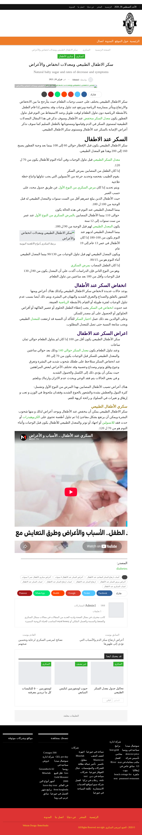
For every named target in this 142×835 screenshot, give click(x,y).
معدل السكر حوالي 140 (73, 350)
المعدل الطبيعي (103, 226)
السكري (80, 56)
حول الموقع (121, 41)
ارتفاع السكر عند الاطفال (86, 582)
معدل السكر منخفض (97, 118)
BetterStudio (43, 825)
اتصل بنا (81, 7)
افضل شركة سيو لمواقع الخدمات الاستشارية (89, 784)
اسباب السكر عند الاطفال (32, 582)
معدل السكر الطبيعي (106, 159)
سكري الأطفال (66, 56)
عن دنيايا (90, 7)
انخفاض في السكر (101, 307)
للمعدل (35, 319)
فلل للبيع (58, 773)
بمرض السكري (80, 265)
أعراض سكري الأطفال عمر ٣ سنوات (36, 577)
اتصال (100, 41)
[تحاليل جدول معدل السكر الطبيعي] (107, 673)
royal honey (63, 621)
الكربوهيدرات (31, 417)
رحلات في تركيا (90, 780)
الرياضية (64, 302)
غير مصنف (81, 664)
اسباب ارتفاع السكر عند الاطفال (59, 582)
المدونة (72, 7)
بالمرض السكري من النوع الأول (55, 215)
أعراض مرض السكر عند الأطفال (113, 582)
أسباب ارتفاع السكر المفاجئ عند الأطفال (103, 577)
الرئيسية (108, 7)
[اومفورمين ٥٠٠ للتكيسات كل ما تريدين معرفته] (34, 673)
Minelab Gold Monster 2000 (55, 777)
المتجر (99, 7)
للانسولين (108, 422)
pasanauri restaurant (129, 778)
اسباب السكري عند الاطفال (115, 586)
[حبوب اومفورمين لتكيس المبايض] (71, 673)
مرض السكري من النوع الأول (77, 187)
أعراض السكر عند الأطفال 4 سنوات (69, 577)
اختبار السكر (83, 319)
